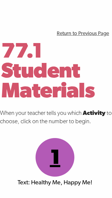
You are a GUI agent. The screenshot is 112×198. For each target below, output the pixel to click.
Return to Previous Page (83, 33)
